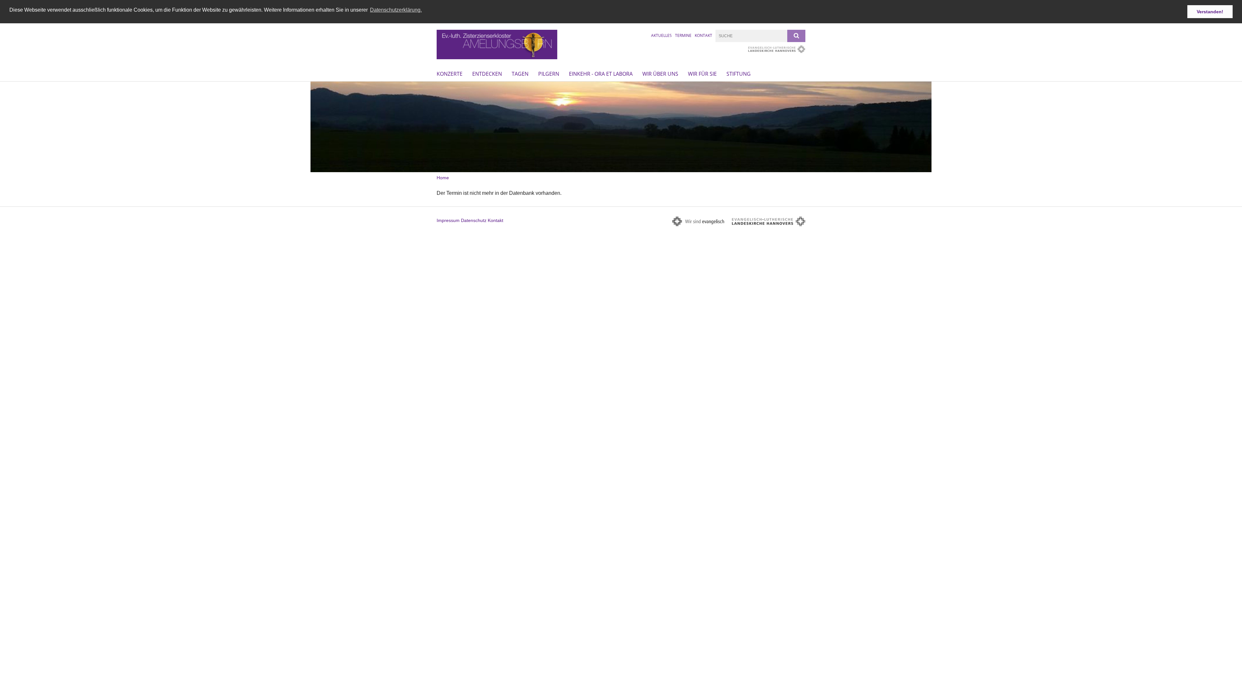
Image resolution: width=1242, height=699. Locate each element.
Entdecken (487, 73)
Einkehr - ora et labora (601, 73)
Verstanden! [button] (1210, 11)
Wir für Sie (702, 73)
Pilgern (548, 73)
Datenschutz (473, 220)
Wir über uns (660, 73)
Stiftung (738, 73)
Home (443, 177)
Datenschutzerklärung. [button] (396, 10)
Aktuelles (661, 35)
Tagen (520, 73)
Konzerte (450, 73)
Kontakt (703, 35)
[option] (621, 127)
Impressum (448, 220)
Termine (683, 35)
